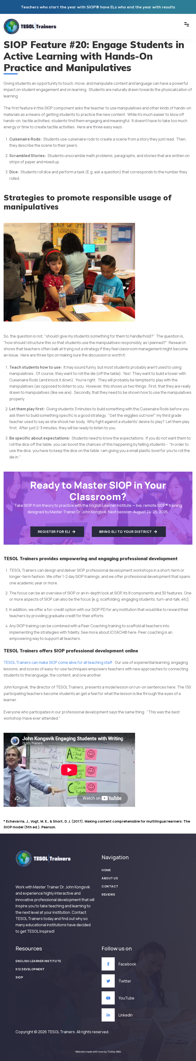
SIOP (19, 977)
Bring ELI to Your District (126, 531)
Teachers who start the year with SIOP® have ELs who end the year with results (98, 7)
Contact (110, 886)
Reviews (108, 894)
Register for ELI (54, 531)
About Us (110, 878)
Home (106, 870)
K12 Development (30, 969)
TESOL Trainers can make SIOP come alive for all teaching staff (58, 662)
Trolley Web (114, 1051)
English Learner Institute (38, 961)
